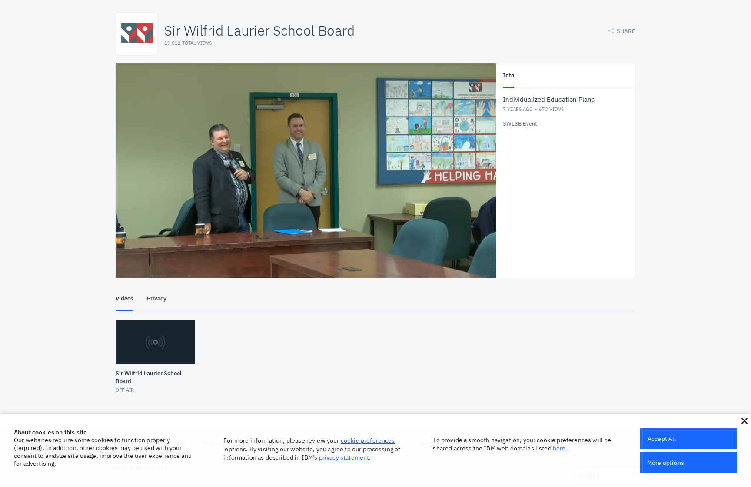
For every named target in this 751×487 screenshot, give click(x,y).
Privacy (156, 298)
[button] (744, 421)
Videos (124, 298)
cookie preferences (368, 440)
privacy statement (344, 457)
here (559, 448)
